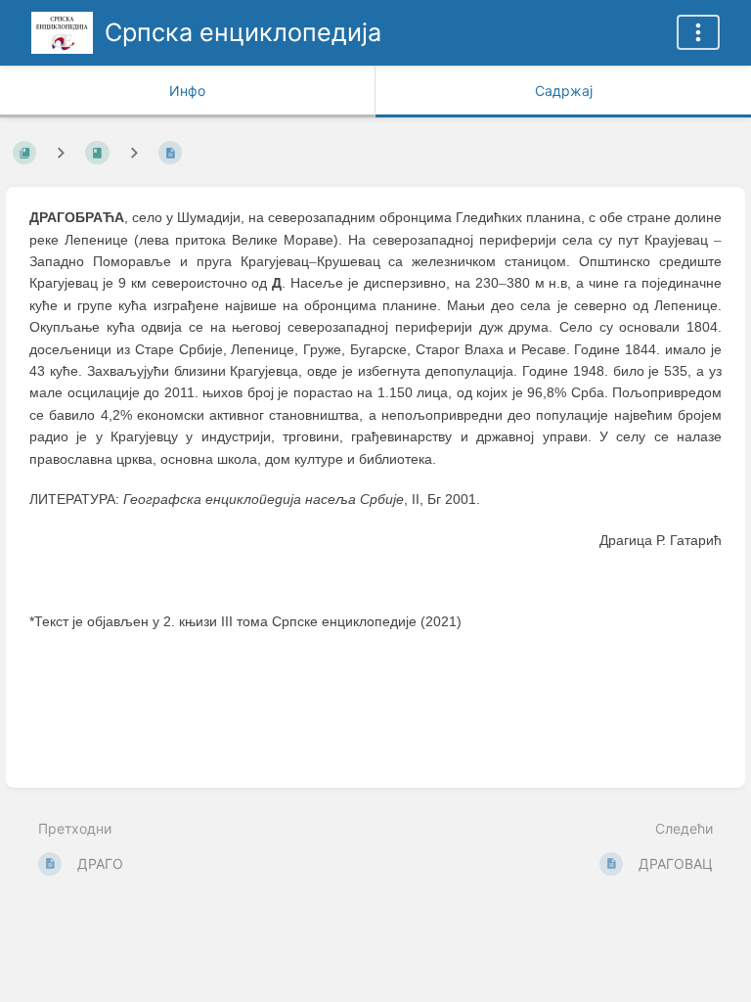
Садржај (564, 90)
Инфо (187, 90)
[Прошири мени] (698, 32)
